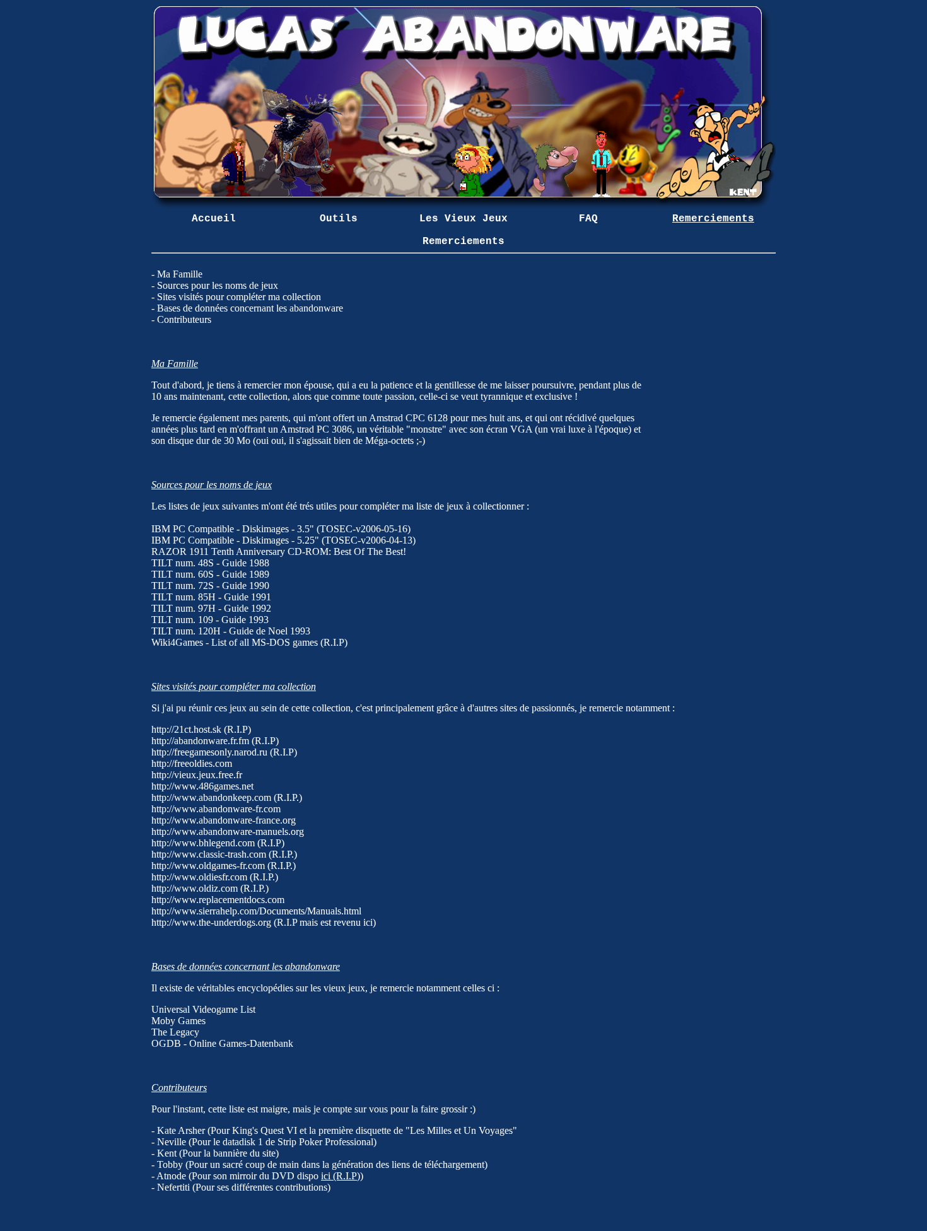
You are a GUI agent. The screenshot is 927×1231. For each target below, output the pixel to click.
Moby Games (178, 1020)
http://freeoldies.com (191, 763)
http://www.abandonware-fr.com (216, 808)
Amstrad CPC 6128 (408, 417)
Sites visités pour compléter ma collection (239, 296)
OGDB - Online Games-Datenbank (222, 1043)
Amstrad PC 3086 (316, 429)
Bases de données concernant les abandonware (250, 308)
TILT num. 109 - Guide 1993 (210, 619)
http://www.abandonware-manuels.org (227, 831)
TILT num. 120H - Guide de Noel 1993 (230, 631)
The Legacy (175, 1032)
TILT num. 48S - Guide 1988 (210, 562)
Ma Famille (179, 274)
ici (368, 922)
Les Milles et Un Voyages (461, 1130)
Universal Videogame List (203, 1009)
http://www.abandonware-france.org (223, 820)
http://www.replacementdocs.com (217, 899)
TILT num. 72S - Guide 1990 (210, 585)
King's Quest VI (264, 1130)
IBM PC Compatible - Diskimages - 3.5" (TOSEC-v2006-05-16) (281, 528)
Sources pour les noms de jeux (217, 285)
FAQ (588, 219)
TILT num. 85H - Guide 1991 (211, 597)
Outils (339, 219)
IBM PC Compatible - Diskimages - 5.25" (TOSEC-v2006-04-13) (283, 540)
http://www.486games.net (202, 786)
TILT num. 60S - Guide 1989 (210, 574)
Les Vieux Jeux (463, 219)
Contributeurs (184, 319)
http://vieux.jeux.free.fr (196, 774)
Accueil (214, 219)
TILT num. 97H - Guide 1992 (211, 608)
